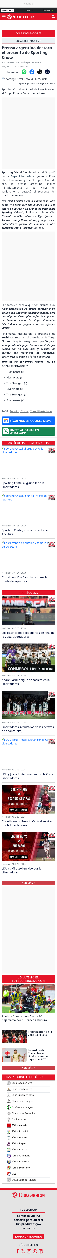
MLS (13, 1173)
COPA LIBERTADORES (27, 41)
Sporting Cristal (19, 411)
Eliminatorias (18, 1119)
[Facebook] (17, 1250)
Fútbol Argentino (20, 1155)
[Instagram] (29, 1250)
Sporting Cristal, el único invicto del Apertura (25, 532)
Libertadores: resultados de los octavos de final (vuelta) (28, 729)
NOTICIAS (7, 10)
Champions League (22, 1101)
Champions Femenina (23, 1113)
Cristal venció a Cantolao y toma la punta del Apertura (25, 579)
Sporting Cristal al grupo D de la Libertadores (23, 485)
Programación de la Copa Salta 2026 (40, 1033)
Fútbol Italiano (19, 1149)
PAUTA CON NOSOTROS (28, 1236)
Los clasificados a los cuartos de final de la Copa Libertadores (28, 635)
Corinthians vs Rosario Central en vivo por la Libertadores (27, 823)
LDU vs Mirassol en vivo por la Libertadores (21, 870)
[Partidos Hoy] (41, 1250)
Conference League (22, 1107)
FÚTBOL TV (28, 10)
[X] (23, 1250)
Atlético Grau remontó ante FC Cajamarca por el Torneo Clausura (24, 1018)
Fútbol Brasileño (20, 1161)
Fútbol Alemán (19, 1125)
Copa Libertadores (28, 33)
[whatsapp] (35, 1250)
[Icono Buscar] (53, 16)
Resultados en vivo (21, 1083)
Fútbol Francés (19, 1137)
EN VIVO (47, 10)
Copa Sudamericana (22, 1095)
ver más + (28, 1067)
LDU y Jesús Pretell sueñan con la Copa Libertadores (27, 776)
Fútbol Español (19, 1131)
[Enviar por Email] (47, 71)
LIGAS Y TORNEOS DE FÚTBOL (24, 1077)
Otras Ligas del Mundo (24, 1179)
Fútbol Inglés (18, 1143)
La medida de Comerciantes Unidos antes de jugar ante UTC (38, 1055)
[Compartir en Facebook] (31, 71)
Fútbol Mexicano (20, 1167)
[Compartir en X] (39, 71)
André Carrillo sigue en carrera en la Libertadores (26, 682)
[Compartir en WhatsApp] (24, 71)
